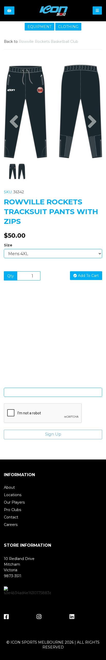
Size (8, 245)
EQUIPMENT (39, 26)
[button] (13, 134)
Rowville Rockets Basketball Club (48, 41)
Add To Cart (88, 275)
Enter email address (53, 384)
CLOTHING (68, 26)
